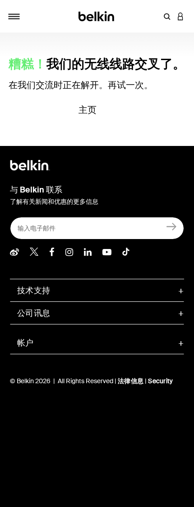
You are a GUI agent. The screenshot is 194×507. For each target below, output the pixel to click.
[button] (167, 16)
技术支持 (33, 290)
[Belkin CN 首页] (97, 15)
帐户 (25, 343)
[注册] (171, 226)
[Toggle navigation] (14, 16)
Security (160, 381)
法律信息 (131, 381)
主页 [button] (88, 110)
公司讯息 (33, 313)
